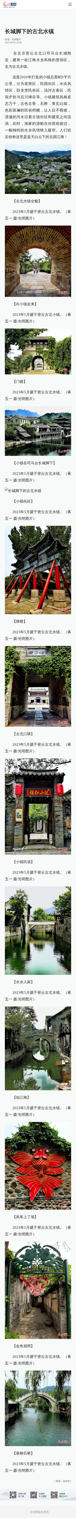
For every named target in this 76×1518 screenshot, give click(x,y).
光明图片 (16, 39)
